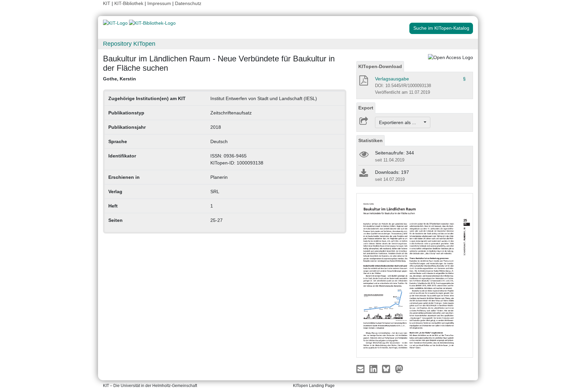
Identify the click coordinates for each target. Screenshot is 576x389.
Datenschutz (188, 3)
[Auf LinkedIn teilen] (374, 368)
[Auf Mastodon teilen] (399, 368)
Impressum (159, 3)
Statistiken (370, 140)
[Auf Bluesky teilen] (388, 368)
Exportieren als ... (401, 122)
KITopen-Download (380, 66)
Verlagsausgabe (392, 78)
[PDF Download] (363, 82)
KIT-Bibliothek (129, 3)
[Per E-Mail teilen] (361, 368)
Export (365, 107)
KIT (106, 3)
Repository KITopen (129, 43)
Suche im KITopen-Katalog (441, 28)
